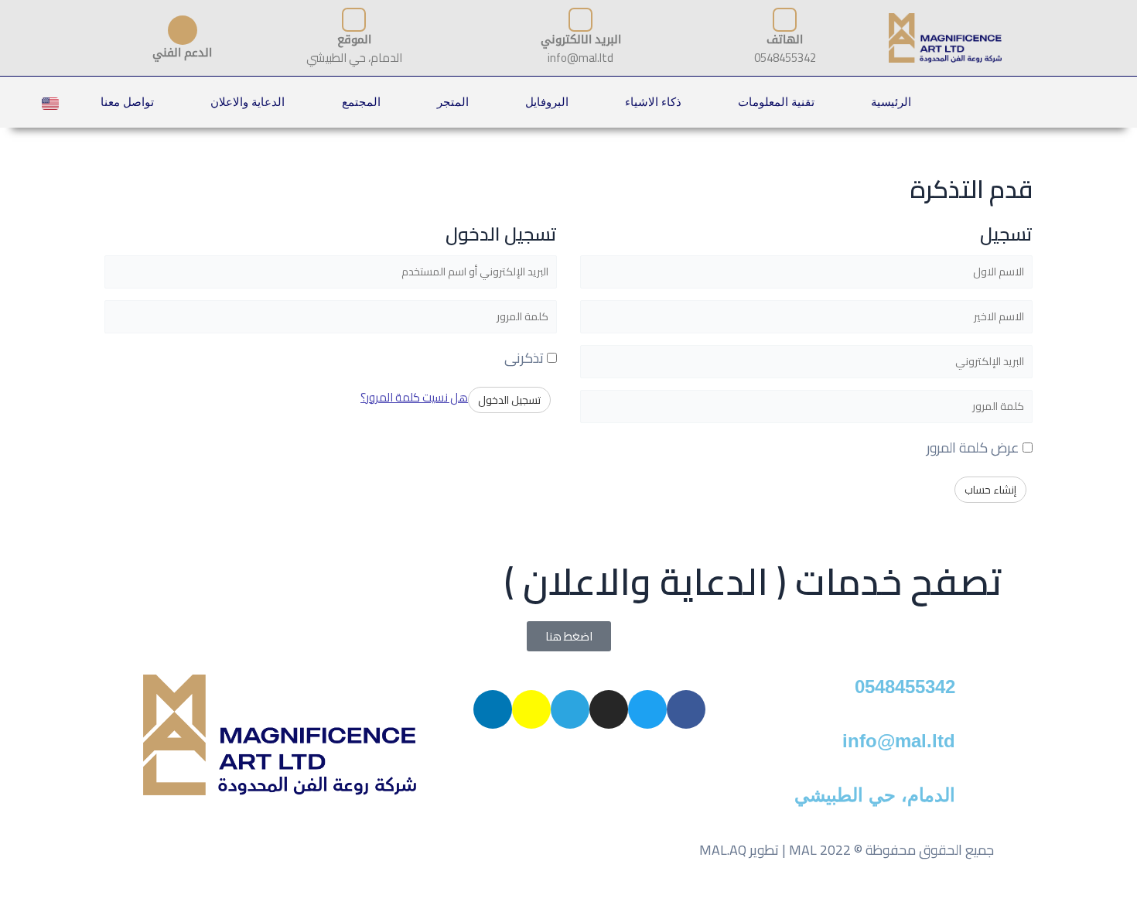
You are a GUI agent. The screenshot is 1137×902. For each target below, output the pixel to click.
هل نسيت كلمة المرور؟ (414, 397)
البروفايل (546, 101)
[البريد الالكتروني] (580, 20)
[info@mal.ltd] (974, 748)
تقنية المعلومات (776, 101)
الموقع (354, 39)
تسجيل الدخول (509, 400)
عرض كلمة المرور (975, 447)
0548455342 (905, 686)
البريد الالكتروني (581, 39)
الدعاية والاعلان (247, 101)
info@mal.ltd (898, 740)
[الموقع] (354, 20)
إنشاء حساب (990, 490)
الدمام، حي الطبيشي (874, 794)
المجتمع (361, 101)
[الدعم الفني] (182, 30)
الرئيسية (891, 101)
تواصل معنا (127, 101)
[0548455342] (974, 694)
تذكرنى (525, 358)
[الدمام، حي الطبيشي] (974, 802)
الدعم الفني (182, 52)
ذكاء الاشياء (653, 101)
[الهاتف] (785, 20)
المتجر (453, 101)
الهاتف (785, 39)
